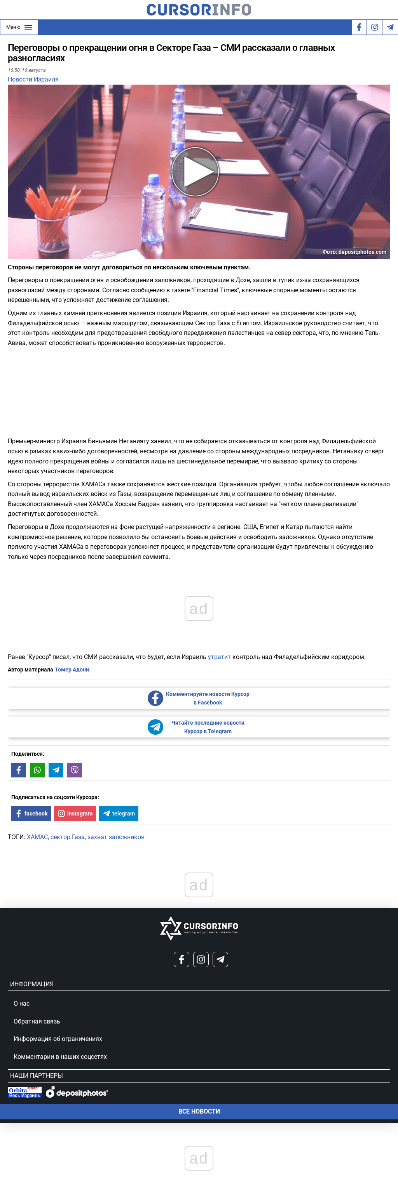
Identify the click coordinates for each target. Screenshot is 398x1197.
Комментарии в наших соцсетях (60, 1056)
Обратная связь (37, 1021)
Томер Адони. (73, 669)
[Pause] (14, 254)
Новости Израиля (33, 79)
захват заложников (116, 837)
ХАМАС (37, 837)
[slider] (44, 256)
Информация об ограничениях (58, 1039)
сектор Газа (68, 837)
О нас (22, 1003)
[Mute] (24, 254)
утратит (219, 657)
